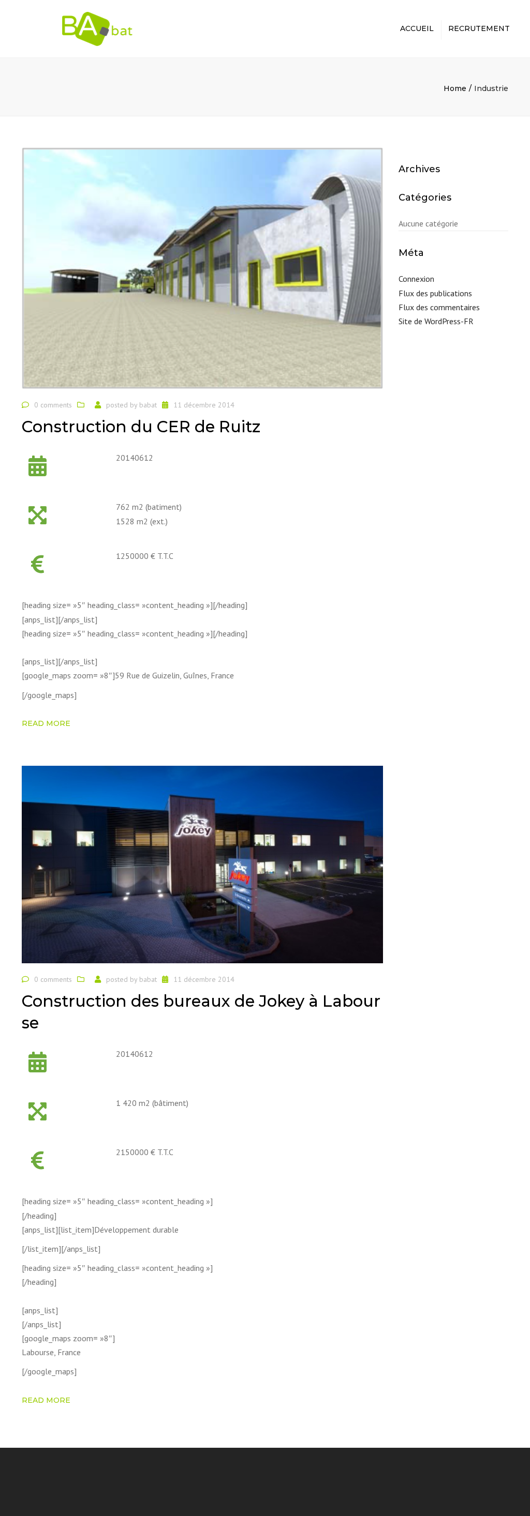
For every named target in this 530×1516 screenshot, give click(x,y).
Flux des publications (435, 293)
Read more (46, 723)
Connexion (416, 279)
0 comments (53, 405)
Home (455, 88)
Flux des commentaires (439, 307)
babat (148, 405)
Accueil (417, 28)
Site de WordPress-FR (436, 321)
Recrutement (479, 28)
